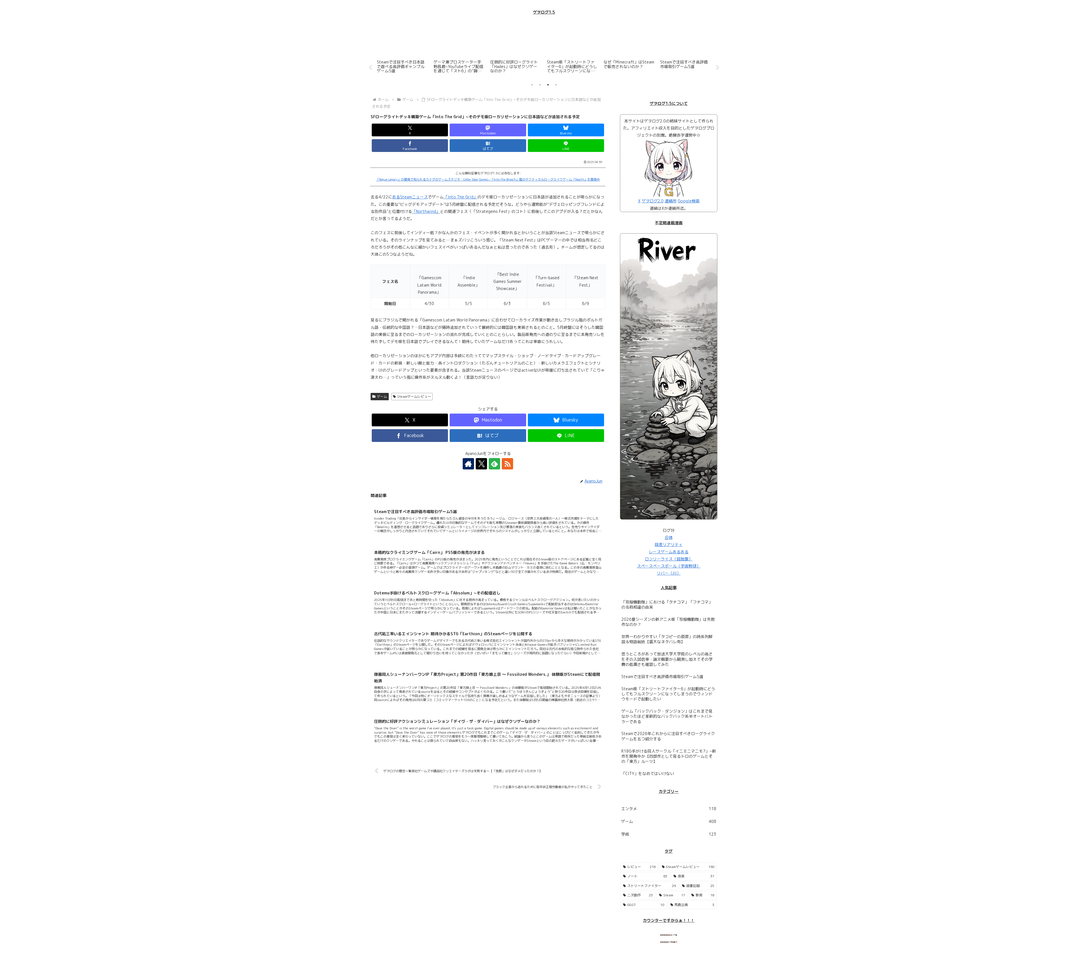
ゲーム (382, 396)
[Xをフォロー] (481, 463)
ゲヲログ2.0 (653, 201)
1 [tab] (532, 85)
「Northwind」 (426, 211)
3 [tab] (548, 85)
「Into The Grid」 (460, 197)
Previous (370, 68)
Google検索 (689, 201)
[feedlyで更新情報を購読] (494, 463)
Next (718, 68)
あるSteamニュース (410, 197)
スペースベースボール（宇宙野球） (668, 566)
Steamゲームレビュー (414, 396)
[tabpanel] (402, 67)
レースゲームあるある (668, 551)
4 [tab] (556, 85)
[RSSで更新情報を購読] (507, 463)
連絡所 (671, 201)
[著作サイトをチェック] (468, 463)
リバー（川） (669, 573)
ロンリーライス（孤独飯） (668, 559)
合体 (669, 537)
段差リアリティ (669, 544)
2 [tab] (540, 85)
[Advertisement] (544, 37)
